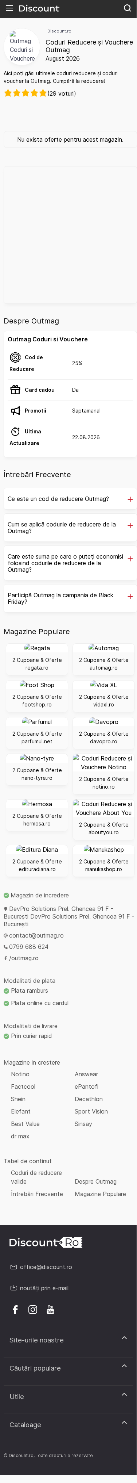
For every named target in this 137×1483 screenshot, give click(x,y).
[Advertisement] (68, 234)
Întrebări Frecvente (37, 1193)
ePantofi (86, 1086)
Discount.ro (59, 31)
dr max (20, 1136)
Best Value (25, 1123)
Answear (86, 1074)
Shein (18, 1099)
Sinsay (83, 1123)
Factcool (23, 1086)
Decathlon (89, 1099)
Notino (20, 1074)
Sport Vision (91, 1111)
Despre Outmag (96, 1181)
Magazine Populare (100, 1193)
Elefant (21, 1111)
